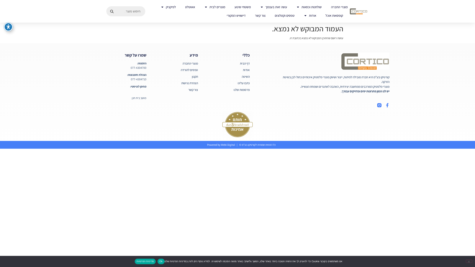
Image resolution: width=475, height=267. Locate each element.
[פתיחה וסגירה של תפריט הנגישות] (8, 26)
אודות (312, 15)
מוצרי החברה (339, 7)
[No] (469, 261)
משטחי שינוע (243, 7)
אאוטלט (190, 7)
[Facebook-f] (387, 105)
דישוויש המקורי (236, 15)
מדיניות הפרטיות (145, 261)
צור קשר (260, 15)
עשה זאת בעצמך (276, 7)
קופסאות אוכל (334, 15)
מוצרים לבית (217, 7)
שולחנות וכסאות (312, 7)
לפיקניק (171, 7)
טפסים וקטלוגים (284, 15)
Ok (161, 261)
